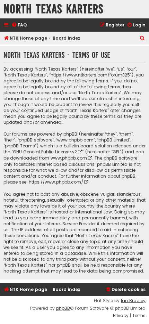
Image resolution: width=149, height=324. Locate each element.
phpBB (63, 308)
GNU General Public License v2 (45, 152)
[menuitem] (19, 25)
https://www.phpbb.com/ (56, 182)
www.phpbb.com (69, 158)
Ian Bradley (133, 300)
